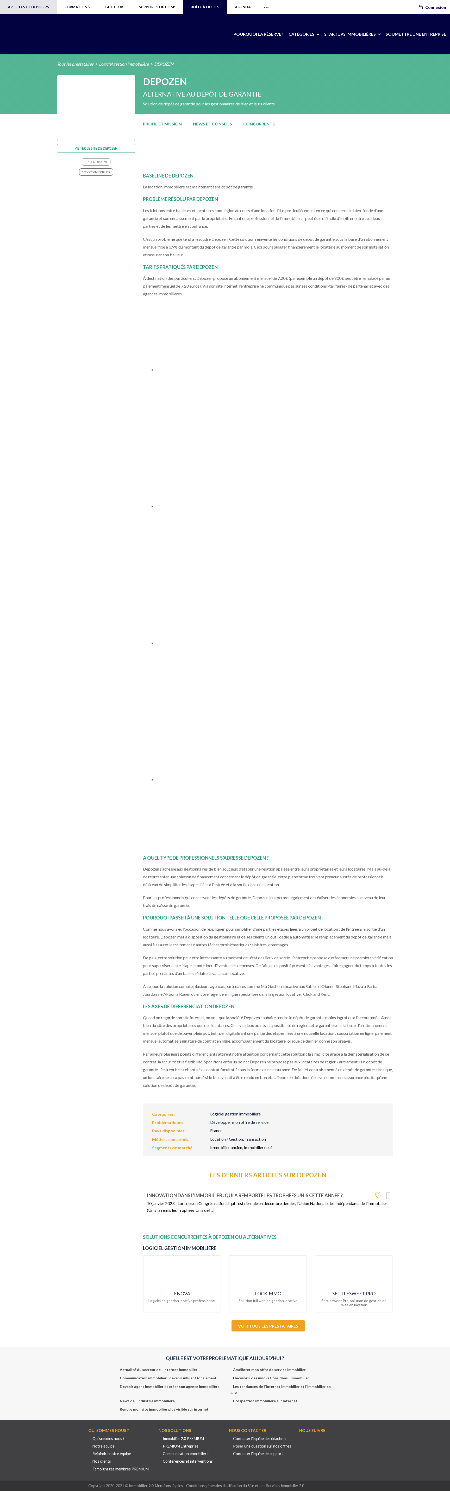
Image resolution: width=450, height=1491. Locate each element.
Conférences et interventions (188, 1461)
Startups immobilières (350, 33)
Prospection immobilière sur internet (265, 1401)
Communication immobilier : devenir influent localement (168, 1378)
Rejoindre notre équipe (111, 1453)
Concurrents (259, 123)
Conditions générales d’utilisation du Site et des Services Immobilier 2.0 (245, 1485)
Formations (77, 7)
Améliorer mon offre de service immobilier (269, 1369)
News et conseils (212, 123)
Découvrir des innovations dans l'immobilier (271, 1378)
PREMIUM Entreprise (180, 1446)
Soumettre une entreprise (416, 33)
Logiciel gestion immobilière (124, 63)
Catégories (301, 33)
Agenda (243, 7)
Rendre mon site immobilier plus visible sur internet (164, 1409)
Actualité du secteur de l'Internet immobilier (158, 1369)
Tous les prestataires (75, 63)
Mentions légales (169, 1485)
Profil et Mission (162, 123)
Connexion (435, 7)
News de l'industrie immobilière (147, 1401)
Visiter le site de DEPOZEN (96, 148)
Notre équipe (103, 1446)
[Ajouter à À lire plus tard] (388, 1196)
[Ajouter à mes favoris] (379, 1195)
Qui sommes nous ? (108, 1438)
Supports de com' (157, 7)
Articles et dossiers (28, 7)
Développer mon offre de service (239, 1122)
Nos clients (101, 1461)
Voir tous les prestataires (268, 1325)
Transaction (255, 1139)
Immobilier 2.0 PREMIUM (183, 1438)
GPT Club (114, 7)
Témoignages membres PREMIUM (120, 1469)
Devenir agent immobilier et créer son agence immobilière (170, 1386)
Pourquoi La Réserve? (258, 33)
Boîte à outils (205, 7)
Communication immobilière (186, 1453)
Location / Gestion (226, 1139)
